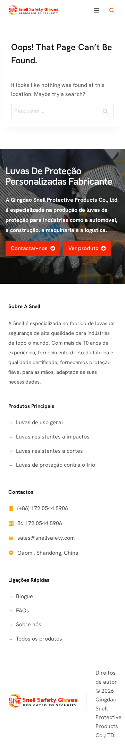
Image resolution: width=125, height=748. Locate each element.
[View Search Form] (111, 10)
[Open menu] (96, 10)
